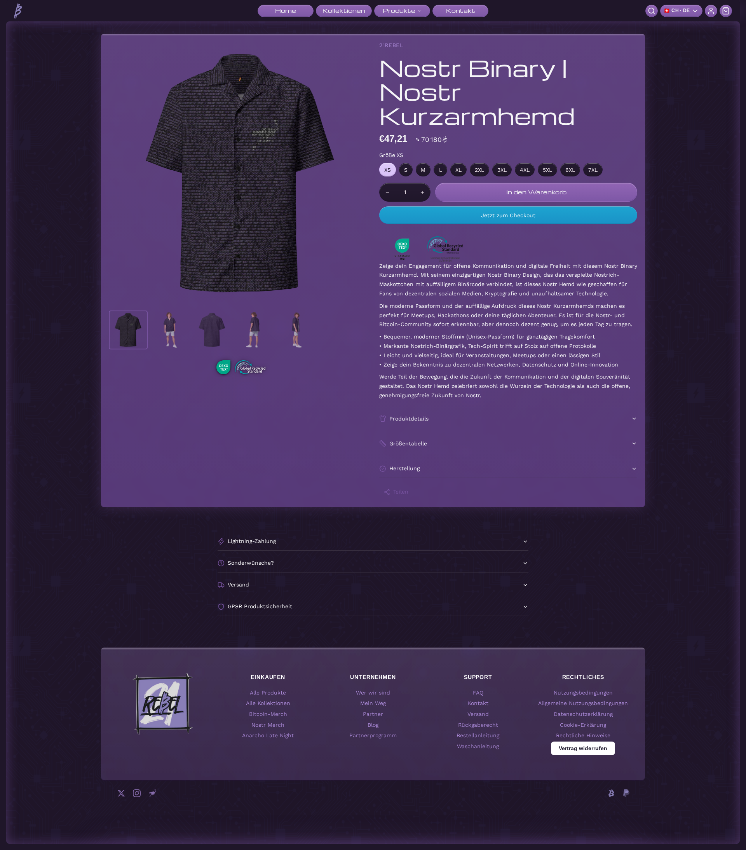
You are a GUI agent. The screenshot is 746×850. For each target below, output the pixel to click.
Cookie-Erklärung (583, 724)
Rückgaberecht (478, 724)
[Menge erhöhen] (422, 192)
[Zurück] (122, 173)
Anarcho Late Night (268, 735)
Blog (373, 724)
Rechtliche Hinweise (583, 735)
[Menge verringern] (387, 192)
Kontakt (478, 703)
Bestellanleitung (478, 735)
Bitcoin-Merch (268, 714)
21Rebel (391, 45)
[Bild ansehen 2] (170, 330)
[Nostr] (152, 793)
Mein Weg (373, 703)
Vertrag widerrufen (583, 748)
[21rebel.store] (18, 11)
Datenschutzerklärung (583, 714)
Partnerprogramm (373, 735)
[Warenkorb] (726, 11)
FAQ (478, 692)
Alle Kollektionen (268, 703)
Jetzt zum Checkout (508, 215)
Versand (478, 714)
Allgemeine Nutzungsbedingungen (583, 703)
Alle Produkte (268, 692)
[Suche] (651, 11)
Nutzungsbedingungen (583, 692)
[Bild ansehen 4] (254, 330)
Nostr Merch (267, 724)
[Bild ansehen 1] (128, 330)
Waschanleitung (478, 746)
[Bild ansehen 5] (296, 330)
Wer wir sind (373, 692)
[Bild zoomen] (241, 174)
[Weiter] (359, 173)
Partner (373, 714)
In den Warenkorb (536, 192)
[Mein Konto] (711, 11)
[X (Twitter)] (121, 793)
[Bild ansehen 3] (212, 330)
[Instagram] (136, 793)
